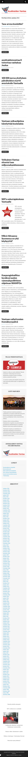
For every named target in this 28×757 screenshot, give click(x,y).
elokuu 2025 (5, 496)
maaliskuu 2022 (6, 525)
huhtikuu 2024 (6, 506)
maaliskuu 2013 (6, 661)
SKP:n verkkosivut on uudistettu (14, 708)
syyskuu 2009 (6, 689)
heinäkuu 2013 (6, 654)
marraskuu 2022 (6, 511)
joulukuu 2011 (6, 681)
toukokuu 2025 (6, 501)
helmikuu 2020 (6, 551)
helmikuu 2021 (6, 538)
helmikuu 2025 (6, 503)
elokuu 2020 (5, 545)
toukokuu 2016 (6, 603)
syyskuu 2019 (6, 555)
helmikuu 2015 (6, 626)
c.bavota (19, 755)
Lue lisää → (5, 52)
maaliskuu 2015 (6, 624)
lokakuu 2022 (6, 513)
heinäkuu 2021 (6, 531)
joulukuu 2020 (6, 541)
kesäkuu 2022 (6, 520)
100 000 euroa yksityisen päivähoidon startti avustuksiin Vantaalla (14, 81)
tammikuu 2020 (6, 553)
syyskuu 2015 (6, 614)
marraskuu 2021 (6, 530)
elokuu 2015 (5, 616)
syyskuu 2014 (6, 634)
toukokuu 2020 (6, 548)
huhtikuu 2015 (6, 623)
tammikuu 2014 (6, 644)
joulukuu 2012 (6, 666)
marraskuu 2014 (6, 631)
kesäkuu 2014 (6, 636)
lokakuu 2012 (6, 669)
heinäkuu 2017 (6, 583)
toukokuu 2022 (6, 521)
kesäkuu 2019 (6, 558)
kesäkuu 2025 (6, 500)
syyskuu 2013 (6, 651)
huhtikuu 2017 (6, 586)
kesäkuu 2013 (6, 656)
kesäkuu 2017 (6, 584)
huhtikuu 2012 (6, 679)
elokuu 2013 (5, 653)
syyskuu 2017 (6, 579)
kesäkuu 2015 (6, 619)
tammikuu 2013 (6, 664)
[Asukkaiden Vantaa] (14, 9)
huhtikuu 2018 (6, 573)
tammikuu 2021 (6, 540)
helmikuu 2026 (6, 490)
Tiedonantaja (6, 475)
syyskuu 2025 (6, 495)
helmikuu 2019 (6, 563)
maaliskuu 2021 (6, 536)
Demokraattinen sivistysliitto (9, 467)
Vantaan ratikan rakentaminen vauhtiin (14, 731)
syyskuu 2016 (6, 598)
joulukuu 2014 (6, 629)
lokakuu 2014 (6, 633)
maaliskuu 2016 (6, 606)
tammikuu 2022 (6, 526)
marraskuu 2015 (6, 611)
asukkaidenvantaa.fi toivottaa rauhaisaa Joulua (12, 63)
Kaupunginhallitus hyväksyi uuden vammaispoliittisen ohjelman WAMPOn (12, 279)
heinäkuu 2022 (6, 518)
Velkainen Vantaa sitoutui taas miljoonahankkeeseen (13, 162)
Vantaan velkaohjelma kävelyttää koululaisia (13, 122)
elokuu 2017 (5, 581)
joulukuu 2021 (6, 528)
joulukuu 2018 (6, 566)
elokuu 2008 (5, 692)
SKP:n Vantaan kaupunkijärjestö (9, 472)
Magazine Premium (10, 755)
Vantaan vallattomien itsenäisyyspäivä (12, 320)
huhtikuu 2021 (6, 535)
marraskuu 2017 (6, 578)
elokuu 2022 (5, 516)
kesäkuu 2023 (6, 508)
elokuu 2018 (5, 569)
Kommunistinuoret (7, 469)
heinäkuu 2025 (6, 498)
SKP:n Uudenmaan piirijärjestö (9, 470)
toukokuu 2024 (6, 505)
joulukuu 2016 (6, 593)
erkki (4, 67)
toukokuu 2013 (6, 658)
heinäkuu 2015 (6, 618)
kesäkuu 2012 (6, 676)
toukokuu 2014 (6, 638)
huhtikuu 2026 (6, 488)
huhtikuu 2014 (6, 639)
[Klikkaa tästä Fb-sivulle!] (14, 455)
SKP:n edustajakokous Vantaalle (13, 200)
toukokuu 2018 (6, 571)
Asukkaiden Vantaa (14, 752)
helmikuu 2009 (6, 691)
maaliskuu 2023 (6, 510)
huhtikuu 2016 (6, 604)
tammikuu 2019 (6, 565)
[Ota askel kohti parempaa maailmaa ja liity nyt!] (14, 409)
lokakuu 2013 (6, 649)
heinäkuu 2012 (6, 674)
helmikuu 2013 (6, 663)
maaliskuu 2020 (6, 550)
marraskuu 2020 (6, 543)
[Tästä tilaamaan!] (14, 369)
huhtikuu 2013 (6, 659)
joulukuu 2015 (6, 609)
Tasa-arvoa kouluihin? (12, 24)
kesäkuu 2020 (6, 546)
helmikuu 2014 (6, 643)
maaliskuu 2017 (6, 588)
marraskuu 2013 (6, 648)
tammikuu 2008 (6, 694)
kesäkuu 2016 (6, 601)
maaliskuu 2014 (6, 641)
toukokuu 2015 (6, 621)
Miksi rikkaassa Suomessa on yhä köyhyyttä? (10, 238)
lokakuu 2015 (6, 613)
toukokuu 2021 (6, 533)
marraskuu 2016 (6, 594)
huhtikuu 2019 (6, 560)
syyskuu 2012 (6, 671)
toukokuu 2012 (6, 678)
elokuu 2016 (5, 599)
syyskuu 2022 (6, 515)
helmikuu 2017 (6, 589)
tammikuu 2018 (6, 576)
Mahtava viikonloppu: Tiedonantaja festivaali (14, 736)
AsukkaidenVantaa (6, 26)
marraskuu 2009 (6, 687)
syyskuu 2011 (6, 684)
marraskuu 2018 (6, 568)
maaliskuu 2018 (6, 574)
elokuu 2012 (5, 673)
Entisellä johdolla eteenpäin (14, 704)
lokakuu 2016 (6, 596)
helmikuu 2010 (6, 686)
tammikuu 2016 (6, 608)
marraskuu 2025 (6, 493)
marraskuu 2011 (6, 682)
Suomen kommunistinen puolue (10, 474)
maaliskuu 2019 (6, 561)
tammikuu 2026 (6, 491)
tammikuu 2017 (6, 591)
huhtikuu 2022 (6, 523)
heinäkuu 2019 (6, 556)
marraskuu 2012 (6, 668)
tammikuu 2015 (6, 628)
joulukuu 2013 (6, 646)
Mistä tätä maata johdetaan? (14, 740)
